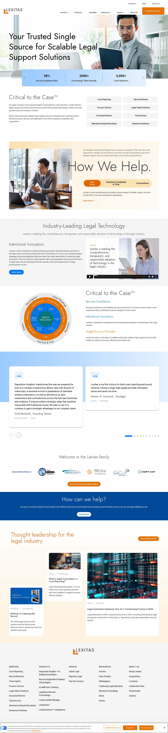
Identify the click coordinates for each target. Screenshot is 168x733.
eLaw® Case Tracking (48, 687)
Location (93, 12)
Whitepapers (104, 681)
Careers (120, 12)
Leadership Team (136, 686)
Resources (105, 12)
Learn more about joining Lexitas (84, 484)
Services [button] (14, 667)
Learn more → (89, 201)
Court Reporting (104, 99)
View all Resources (148, 539)
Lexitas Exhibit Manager (49, 700)
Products (78, 12)
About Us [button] (134, 667)
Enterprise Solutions (140, 124)
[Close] (164, 727)
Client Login (74, 671)
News (101, 696)
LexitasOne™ (44, 705)
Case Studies (105, 676)
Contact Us (84, 514)
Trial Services (140, 116)
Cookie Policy (36, 731)
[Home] (14, 11)
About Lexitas (135, 671)
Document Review (104, 116)
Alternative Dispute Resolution (104, 124)
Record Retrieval (141, 99)
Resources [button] (105, 667)
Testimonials (134, 691)
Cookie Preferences (112, 728)
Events (102, 701)
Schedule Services (152, 11)
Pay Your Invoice (76, 681)
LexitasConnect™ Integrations (52, 710)
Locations (133, 681)
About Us (134, 12)
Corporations (142, 183)
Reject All (130, 728)
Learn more (16, 272)
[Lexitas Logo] (84, 651)
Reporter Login (75, 676)
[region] (84, 728)
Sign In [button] (73, 667)
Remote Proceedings (108, 691)
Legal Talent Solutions (140, 107)
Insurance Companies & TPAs (116, 183)
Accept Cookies (146, 728)
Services (63, 12)
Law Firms (92, 183)
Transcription (15, 681)
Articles (102, 671)
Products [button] (44, 667)
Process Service (104, 107)
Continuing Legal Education (111, 686)
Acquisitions (134, 676)
